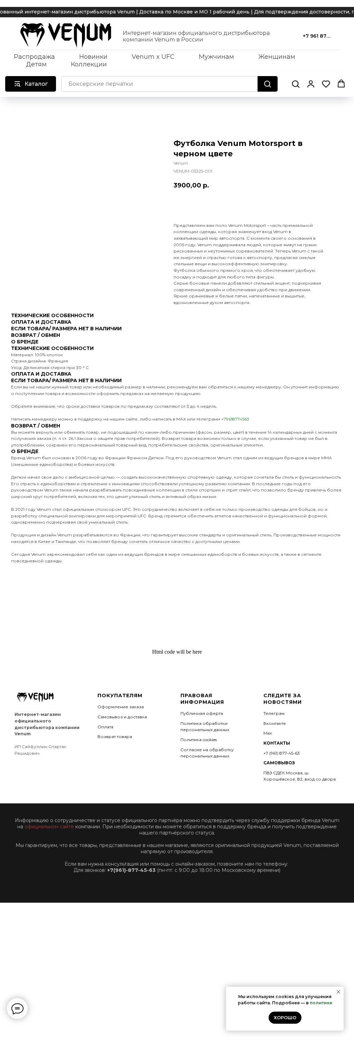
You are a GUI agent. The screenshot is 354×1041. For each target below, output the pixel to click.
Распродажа (34, 57)
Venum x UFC (153, 57)
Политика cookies (198, 739)
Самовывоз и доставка (122, 716)
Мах (267, 733)
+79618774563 (235, 419)
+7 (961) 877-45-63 (281, 753)
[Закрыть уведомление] (338, 991)
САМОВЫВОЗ (279, 762)
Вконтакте (274, 723)
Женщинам (276, 57)
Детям (36, 64)
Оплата (105, 726)
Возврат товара (114, 736)
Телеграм (274, 713)
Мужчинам (216, 57)
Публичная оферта (201, 713)
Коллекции (89, 64)
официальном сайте (49, 826)
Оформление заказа (120, 706)
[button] (295, 84)
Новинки (93, 57)
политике (321, 1002)
